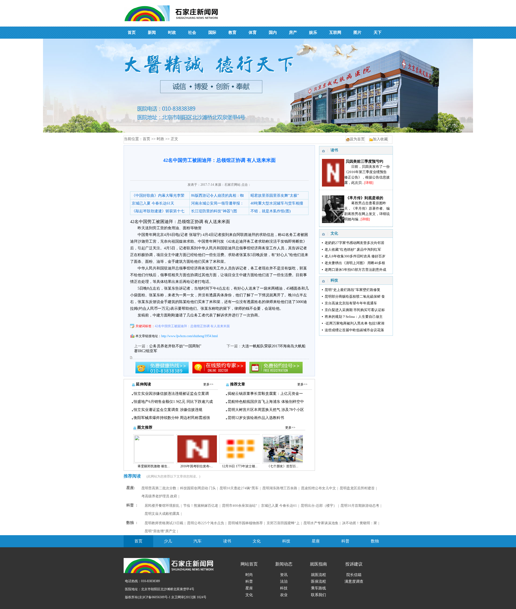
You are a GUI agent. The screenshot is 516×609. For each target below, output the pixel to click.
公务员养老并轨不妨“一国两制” (175, 346)
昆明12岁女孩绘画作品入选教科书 (256, 418)
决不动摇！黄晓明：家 (359, 523)
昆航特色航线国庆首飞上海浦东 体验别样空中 (266, 402)
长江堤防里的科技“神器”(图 (214, 211)
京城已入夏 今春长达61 (279, 506)
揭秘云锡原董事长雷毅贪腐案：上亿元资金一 (265, 394)
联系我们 (318, 595)
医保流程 (318, 581)
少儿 (168, 541)
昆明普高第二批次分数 (158, 488)
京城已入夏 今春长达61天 (153, 203)
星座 (316, 541)
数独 (375, 541)
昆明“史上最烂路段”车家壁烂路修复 (352, 290)
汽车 (198, 541)
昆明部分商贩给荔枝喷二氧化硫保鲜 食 (355, 296)
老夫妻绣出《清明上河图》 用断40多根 (355, 263)
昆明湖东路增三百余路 (279, 488)
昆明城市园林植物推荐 (245, 523)
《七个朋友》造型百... (282, 466)
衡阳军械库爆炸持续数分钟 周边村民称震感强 (172, 418)
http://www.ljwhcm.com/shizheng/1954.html (189, 336)
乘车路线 (318, 588)
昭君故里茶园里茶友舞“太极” (274, 196)
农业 (284, 595)
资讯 (284, 575)
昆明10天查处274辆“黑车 (239, 488)
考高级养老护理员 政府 (159, 496)
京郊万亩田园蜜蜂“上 (283, 523)
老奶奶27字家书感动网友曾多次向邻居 (354, 243)
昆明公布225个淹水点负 (205, 523)
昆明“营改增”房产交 (160, 531)
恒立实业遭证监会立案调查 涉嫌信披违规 (168, 410)
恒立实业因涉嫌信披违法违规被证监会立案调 (171, 394)
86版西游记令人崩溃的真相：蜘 (217, 196)
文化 (257, 541)
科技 (286, 541)
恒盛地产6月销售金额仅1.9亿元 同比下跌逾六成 (173, 402)
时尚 (249, 575)
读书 (227, 541)
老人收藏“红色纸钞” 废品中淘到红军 (353, 249)
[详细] (368, 183)
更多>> (208, 384)
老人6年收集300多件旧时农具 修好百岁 (355, 256)
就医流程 (318, 575)
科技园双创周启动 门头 (198, 488)
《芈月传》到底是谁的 (364, 198)
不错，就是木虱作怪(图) (270, 211)
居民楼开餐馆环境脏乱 (162, 506)
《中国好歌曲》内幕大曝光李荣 (158, 196)
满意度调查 (354, 581)
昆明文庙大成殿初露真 (162, 514)
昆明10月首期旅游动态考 (360, 506)
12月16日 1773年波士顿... (239, 466)
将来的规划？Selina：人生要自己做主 (354, 317)
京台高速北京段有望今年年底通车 (351, 303)
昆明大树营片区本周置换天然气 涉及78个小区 (266, 410)
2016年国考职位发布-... (196, 466)
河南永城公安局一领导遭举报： (217, 203)
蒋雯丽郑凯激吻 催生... (154, 466)
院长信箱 (353, 575)
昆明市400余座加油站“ (239, 506)
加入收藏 (380, 139)
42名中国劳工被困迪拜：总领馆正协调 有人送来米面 (192, 326)
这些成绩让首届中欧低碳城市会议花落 (354, 330)
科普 (345, 541)
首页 (146, 139)
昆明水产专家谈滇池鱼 (320, 523)
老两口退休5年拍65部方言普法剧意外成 (355, 270)
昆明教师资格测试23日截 (164, 523)
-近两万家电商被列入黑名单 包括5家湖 (354, 323)
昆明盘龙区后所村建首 (357, 488)
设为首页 (357, 139)
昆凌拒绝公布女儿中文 (318, 488)
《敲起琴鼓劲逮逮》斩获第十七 (158, 211)
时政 (160, 139)
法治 (284, 581)
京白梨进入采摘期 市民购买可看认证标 (355, 310)
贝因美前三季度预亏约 (364, 161)
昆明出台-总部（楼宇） (319, 506)
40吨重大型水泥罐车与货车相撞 (276, 203)
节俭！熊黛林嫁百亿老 (200, 506)
